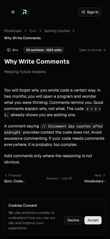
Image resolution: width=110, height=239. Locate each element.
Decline (73, 220)
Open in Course (90, 50)
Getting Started (57, 30)
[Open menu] (13, 12)
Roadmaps (12, 30)
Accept (92, 220)
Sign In (92, 12)
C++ (33, 30)
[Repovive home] (25, 12)
